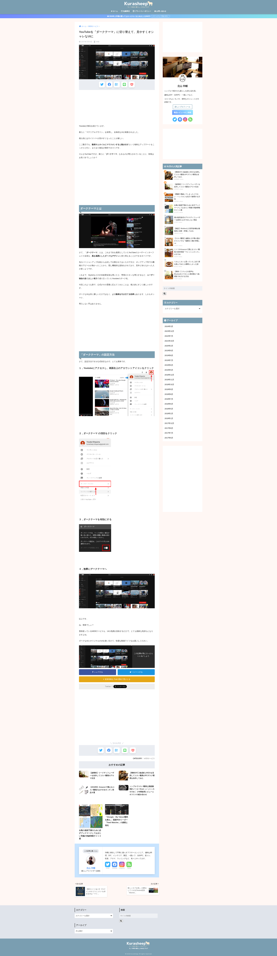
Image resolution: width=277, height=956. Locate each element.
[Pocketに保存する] (132, 84)
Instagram (122, 868)
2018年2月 (169, 414)
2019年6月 (169, 365)
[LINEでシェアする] (124, 84)
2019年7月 (169, 360)
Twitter (108, 868)
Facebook (114, 868)
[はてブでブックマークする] (117, 84)
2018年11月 (169, 380)
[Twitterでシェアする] (102, 84)
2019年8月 (169, 355)
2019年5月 (169, 370)
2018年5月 (169, 409)
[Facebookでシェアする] (109, 84)
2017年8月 (169, 428)
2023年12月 (169, 331)
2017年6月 (169, 438)
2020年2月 (169, 346)
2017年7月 (169, 433)
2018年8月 (169, 394)
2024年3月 (169, 326)
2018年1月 (169, 418)
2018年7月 (169, 399)
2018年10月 (169, 384)
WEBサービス (149, 758)
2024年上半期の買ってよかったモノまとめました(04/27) (130, 16)
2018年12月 (169, 375)
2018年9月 (169, 389)
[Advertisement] (117, 107)
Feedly (129, 868)
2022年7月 (169, 336)
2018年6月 (169, 404)
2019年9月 (169, 351)
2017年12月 (169, 423)
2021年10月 (169, 341)
